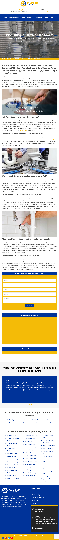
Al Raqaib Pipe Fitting (30, 447)
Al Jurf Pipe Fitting (11, 475)
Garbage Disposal (37, 495)
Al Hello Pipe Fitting (12, 467)
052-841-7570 (39, 511)
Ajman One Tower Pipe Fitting (49, 480)
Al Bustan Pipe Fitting (12, 459)
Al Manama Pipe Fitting (13, 478)
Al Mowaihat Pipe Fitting (31, 435)
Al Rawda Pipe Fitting (30, 452)
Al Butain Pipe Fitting (12, 462)
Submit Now (29, 305)
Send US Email (39, 528)
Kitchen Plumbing (37, 492)
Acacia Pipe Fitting (47, 476)
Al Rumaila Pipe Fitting (30, 455)
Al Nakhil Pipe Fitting (30, 438)
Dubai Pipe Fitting (37, 421)
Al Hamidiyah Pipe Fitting (13, 464)
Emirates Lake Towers (13, 58)
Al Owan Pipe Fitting (30, 444)
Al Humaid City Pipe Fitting (12, 471)
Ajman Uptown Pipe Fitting (12, 449)
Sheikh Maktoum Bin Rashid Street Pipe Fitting (48, 471)
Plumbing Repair (49, 17)
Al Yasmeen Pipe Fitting (31, 461)
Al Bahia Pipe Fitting (12, 456)
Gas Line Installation (38, 498)
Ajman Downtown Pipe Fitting (13, 439)
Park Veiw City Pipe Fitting (48, 460)
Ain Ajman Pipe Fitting (12, 435)
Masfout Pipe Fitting (48, 456)
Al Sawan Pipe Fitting (30, 458)
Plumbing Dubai (40, 535)
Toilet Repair (38, 17)
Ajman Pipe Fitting (23, 421)
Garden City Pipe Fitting (49, 445)
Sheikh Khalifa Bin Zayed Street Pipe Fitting (49, 465)
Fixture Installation (14, 17)
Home (5, 17)
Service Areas (36, 500)
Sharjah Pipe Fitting (50, 421)
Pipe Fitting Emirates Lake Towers (30, 58)
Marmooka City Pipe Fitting (48, 452)
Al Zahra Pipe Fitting (30, 464)
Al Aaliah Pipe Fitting (12, 453)
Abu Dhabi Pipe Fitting (11, 421)
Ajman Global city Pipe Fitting (12, 444)
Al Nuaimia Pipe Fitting (30, 441)
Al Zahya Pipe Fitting (30, 467)
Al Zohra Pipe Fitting (30, 470)
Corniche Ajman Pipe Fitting (30, 476)
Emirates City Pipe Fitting (48, 436)
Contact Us (35, 503)
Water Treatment (27, 17)
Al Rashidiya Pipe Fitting (31, 450)
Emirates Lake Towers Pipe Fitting (49, 441)
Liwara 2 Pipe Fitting (48, 448)
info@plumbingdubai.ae (46, 11)
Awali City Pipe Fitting (30, 473)
